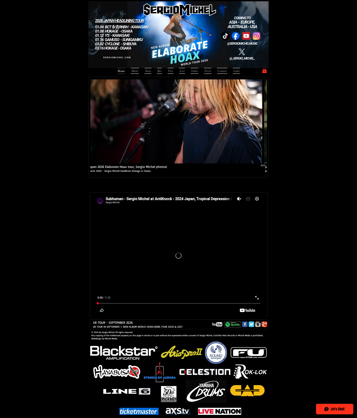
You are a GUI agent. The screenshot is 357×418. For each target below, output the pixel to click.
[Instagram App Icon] (258, 324)
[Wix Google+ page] (264, 324)
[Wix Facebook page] (245, 324)
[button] (264, 70)
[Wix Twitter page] (251, 324)
